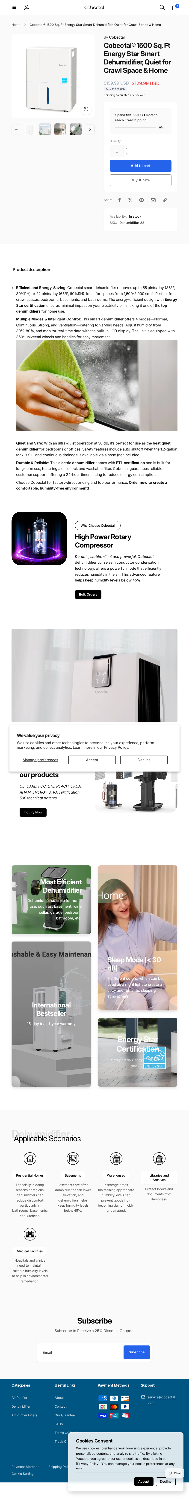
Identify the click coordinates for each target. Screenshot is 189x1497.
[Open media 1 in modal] (53, 76)
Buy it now (141, 180)
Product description (31, 269)
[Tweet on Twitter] (130, 200)
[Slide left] (16, 129)
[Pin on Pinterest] (141, 200)
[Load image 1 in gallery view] (30, 129)
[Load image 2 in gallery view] (45, 129)
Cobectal (114, 37)
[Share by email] (153, 200)
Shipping (109, 95)
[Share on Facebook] (119, 200)
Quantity (115, 141)
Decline (144, 760)
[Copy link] (164, 200)
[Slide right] (89, 129)
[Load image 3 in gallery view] (60, 129)
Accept (92, 760)
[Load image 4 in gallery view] (76, 129)
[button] (14, 7)
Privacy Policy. (116, 747)
